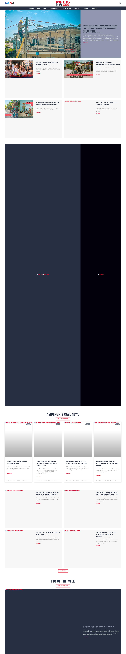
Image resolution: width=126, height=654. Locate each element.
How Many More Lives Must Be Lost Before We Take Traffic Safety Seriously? (106, 534)
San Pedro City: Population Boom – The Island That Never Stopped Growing (47, 493)
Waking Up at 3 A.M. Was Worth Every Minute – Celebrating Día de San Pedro (107, 493)
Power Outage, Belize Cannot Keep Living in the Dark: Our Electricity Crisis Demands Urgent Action (100, 28)
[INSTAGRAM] (13, 3)
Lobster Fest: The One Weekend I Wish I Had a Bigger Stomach (107, 103)
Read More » (85, 42)
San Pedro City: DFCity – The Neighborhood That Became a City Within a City (108, 64)
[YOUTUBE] (11, 3)
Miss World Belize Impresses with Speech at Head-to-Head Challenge (76, 462)
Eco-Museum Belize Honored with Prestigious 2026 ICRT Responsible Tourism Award (47, 463)
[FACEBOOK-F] (6, 3)
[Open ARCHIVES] (80, 8)
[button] (120, 3)
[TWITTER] (8, 3)
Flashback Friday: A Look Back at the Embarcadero (98, 626)
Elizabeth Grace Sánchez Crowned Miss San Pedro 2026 (17, 462)
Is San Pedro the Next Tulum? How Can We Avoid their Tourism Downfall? (47, 103)
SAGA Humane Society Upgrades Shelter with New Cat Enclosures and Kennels (107, 463)
